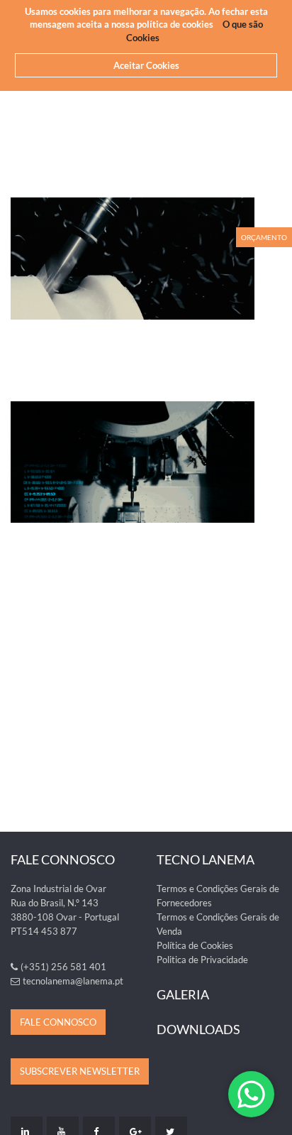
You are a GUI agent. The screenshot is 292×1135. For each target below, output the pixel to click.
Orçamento (264, 237)
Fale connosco (58, 1022)
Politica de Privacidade (202, 959)
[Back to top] (273, 1116)
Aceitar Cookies (146, 65)
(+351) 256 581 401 (63, 966)
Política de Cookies (195, 945)
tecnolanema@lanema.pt (73, 981)
